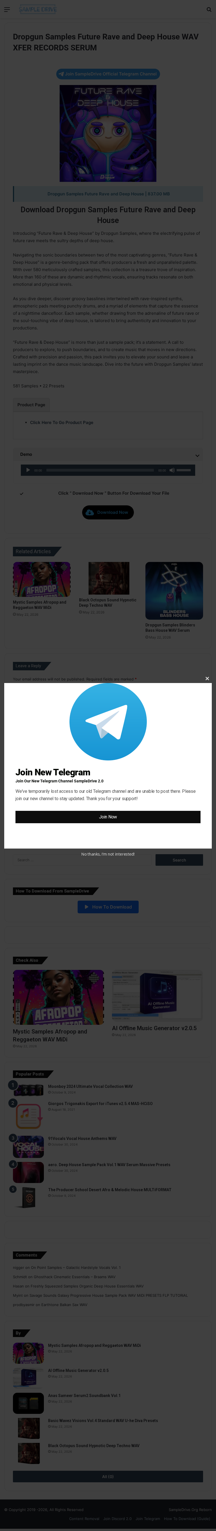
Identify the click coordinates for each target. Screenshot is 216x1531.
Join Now (108, 817)
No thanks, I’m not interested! (108, 854)
